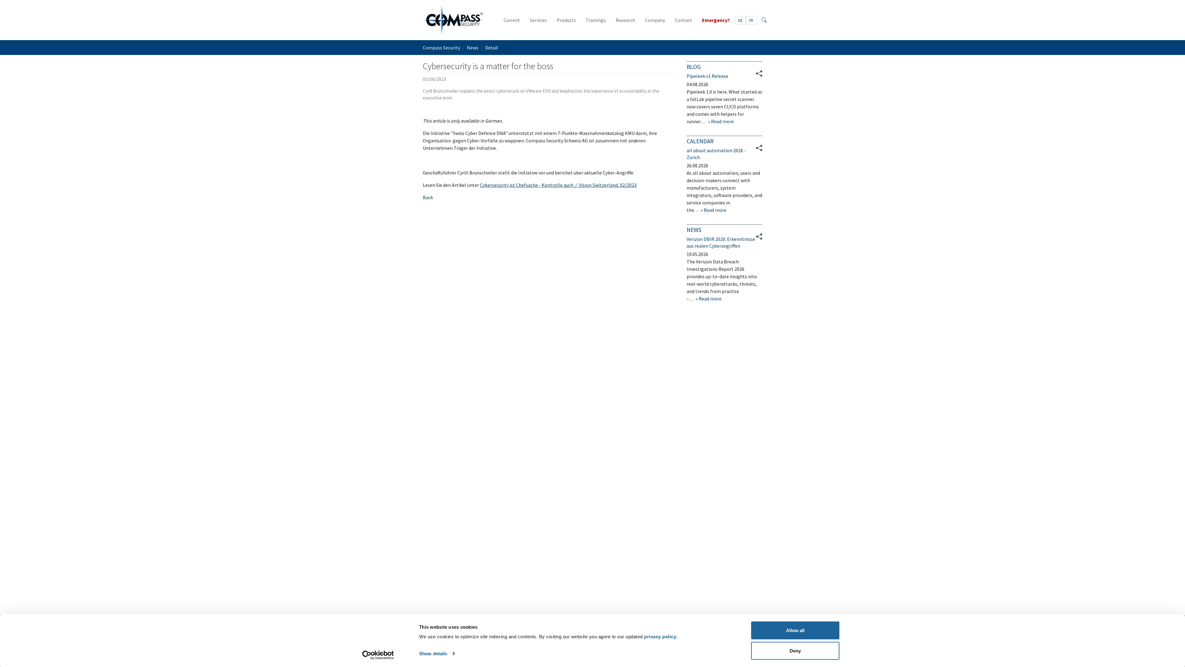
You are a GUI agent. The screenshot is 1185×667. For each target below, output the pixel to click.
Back (428, 197)
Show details (433, 653)
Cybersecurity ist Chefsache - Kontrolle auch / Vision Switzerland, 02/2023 (558, 185)
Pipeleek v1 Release (707, 76)
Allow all (795, 630)
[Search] (764, 20)
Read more (722, 121)
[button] (759, 148)
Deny (795, 650)
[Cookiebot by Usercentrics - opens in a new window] (378, 655)
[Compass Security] (454, 20)
